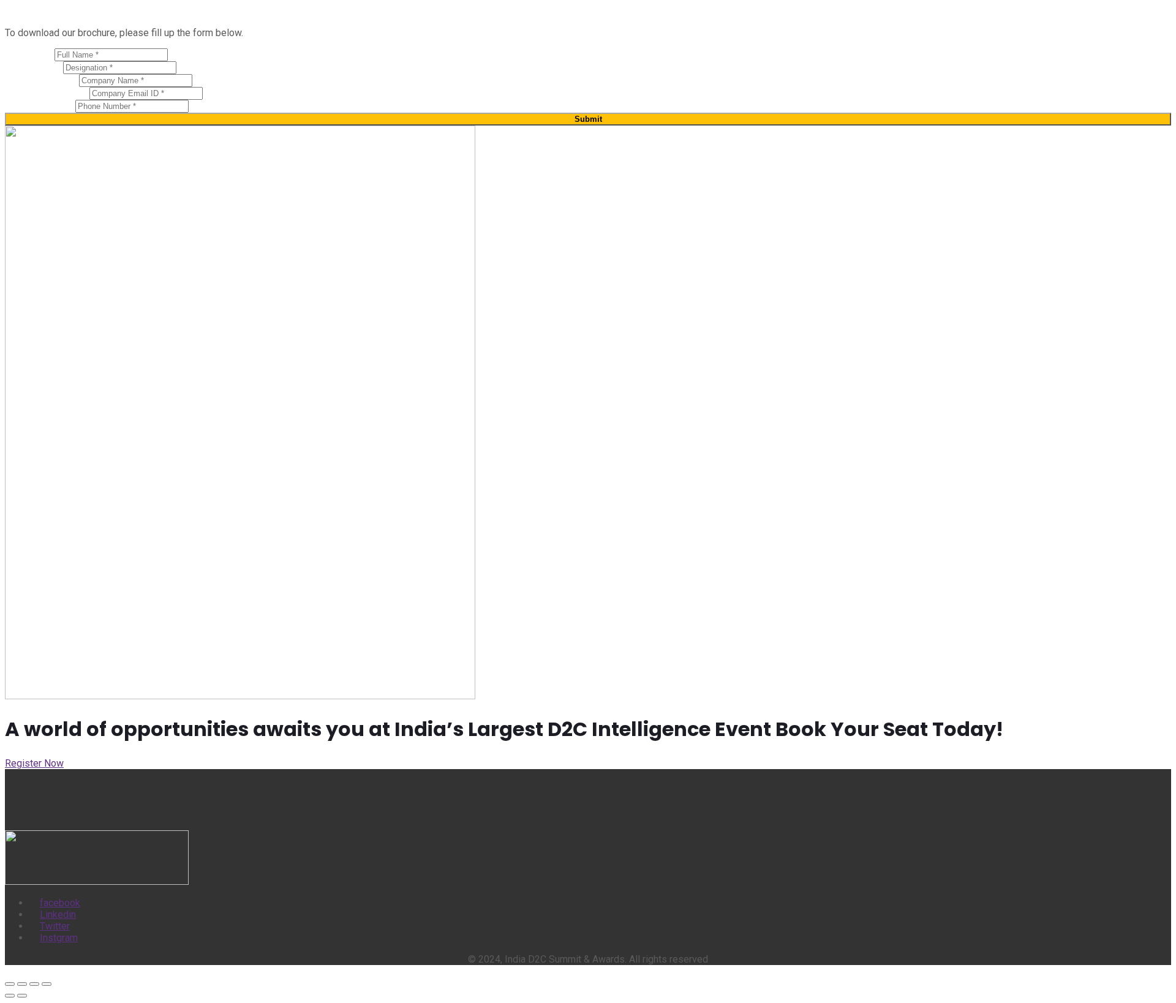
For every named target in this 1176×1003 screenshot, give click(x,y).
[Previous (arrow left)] (10, 995)
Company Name (42, 80)
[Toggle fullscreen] (22, 984)
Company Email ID (47, 93)
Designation (34, 67)
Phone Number (40, 105)
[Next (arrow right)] (22, 995)
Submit (588, 119)
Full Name (30, 54)
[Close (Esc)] (46, 984)
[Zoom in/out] (10, 984)
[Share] (34, 984)
